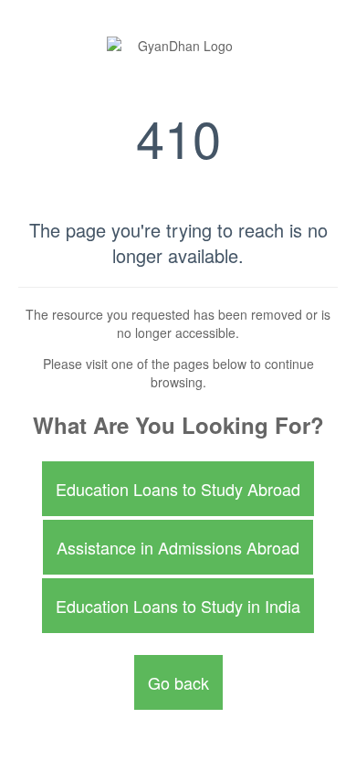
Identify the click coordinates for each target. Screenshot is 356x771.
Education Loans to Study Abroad (178, 489)
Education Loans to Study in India (178, 606)
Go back (178, 682)
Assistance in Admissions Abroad (178, 547)
